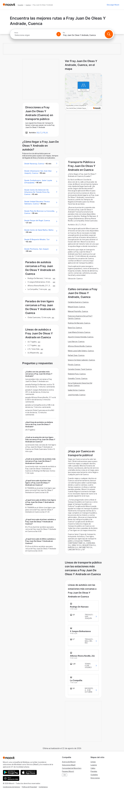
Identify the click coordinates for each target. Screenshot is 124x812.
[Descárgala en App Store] (28, 772)
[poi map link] (83, 92)
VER (54, 278)
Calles (93, 768)
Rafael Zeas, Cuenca (76, 355)
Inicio (16, 32)
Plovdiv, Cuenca (74, 365)
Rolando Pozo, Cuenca (76, 374)
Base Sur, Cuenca (75, 328)
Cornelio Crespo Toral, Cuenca (80, 369)
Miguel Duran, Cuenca (76, 307)
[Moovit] (9, 4)
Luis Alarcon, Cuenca (76, 341)
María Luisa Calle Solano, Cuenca (81, 351)
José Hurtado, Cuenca (76, 395)
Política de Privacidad (29, 787)
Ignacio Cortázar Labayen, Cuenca (81, 360)
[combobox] (34, 35)
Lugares (94, 765)
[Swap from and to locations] (58, 34)
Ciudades (94, 775)
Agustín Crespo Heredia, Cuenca (80, 337)
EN (65, 775)
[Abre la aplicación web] (11, 778)
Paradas (94, 771)
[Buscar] (109, 34)
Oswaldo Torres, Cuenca (77, 378)
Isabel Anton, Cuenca (76, 390)
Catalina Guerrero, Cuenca (78, 302)
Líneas (93, 762)
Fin (64, 32)
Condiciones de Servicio (11, 787)
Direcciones (95, 778)
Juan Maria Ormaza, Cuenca (79, 332)
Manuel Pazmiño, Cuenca (78, 311)
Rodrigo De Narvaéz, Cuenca (79, 323)
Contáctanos (43, 787)
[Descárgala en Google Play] (11, 772)
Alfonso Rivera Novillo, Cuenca (80, 346)
